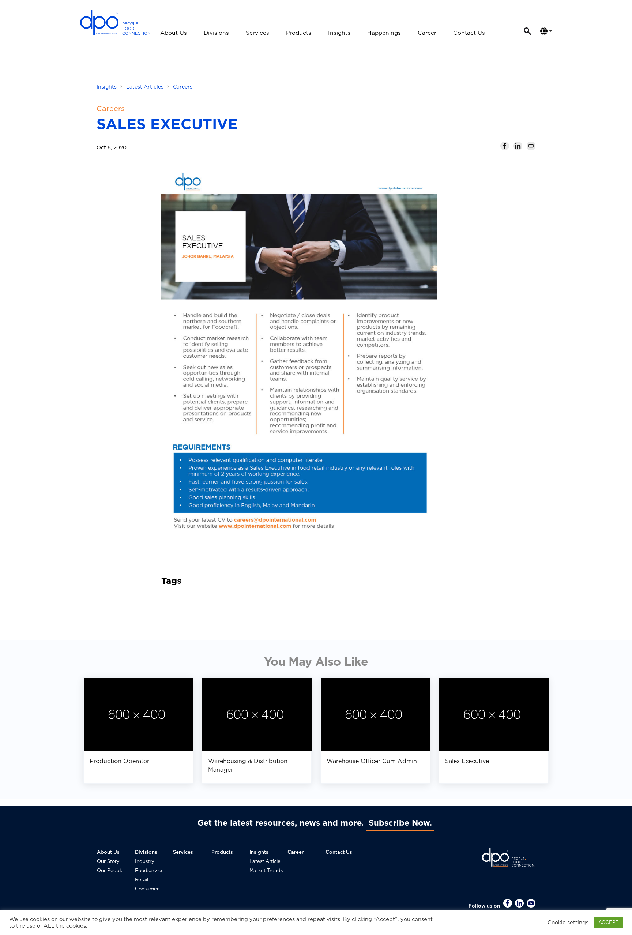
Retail (141, 879)
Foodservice (149, 870)
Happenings (384, 32)
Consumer (147, 888)
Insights (339, 32)
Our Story (108, 861)
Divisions (216, 32)
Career (427, 32)
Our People (110, 870)
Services (257, 32)
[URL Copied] (531, 146)
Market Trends (266, 870)
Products (298, 32)
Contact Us (469, 32)
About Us (173, 32)
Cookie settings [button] (568, 922)
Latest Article (265, 861)
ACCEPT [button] (608, 922)
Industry (144, 861)
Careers (182, 87)
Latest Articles (144, 87)
